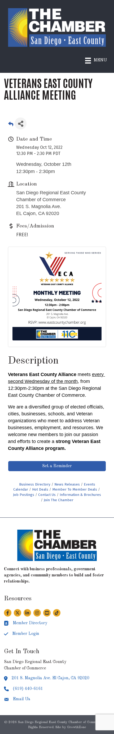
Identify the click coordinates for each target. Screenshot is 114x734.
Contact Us (47, 494)
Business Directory (34, 484)
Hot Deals (40, 489)
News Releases (67, 484)
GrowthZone (76, 727)
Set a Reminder (57, 466)
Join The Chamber (58, 500)
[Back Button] (10, 125)
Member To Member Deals (74, 489)
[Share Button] (21, 123)
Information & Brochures (80, 494)
